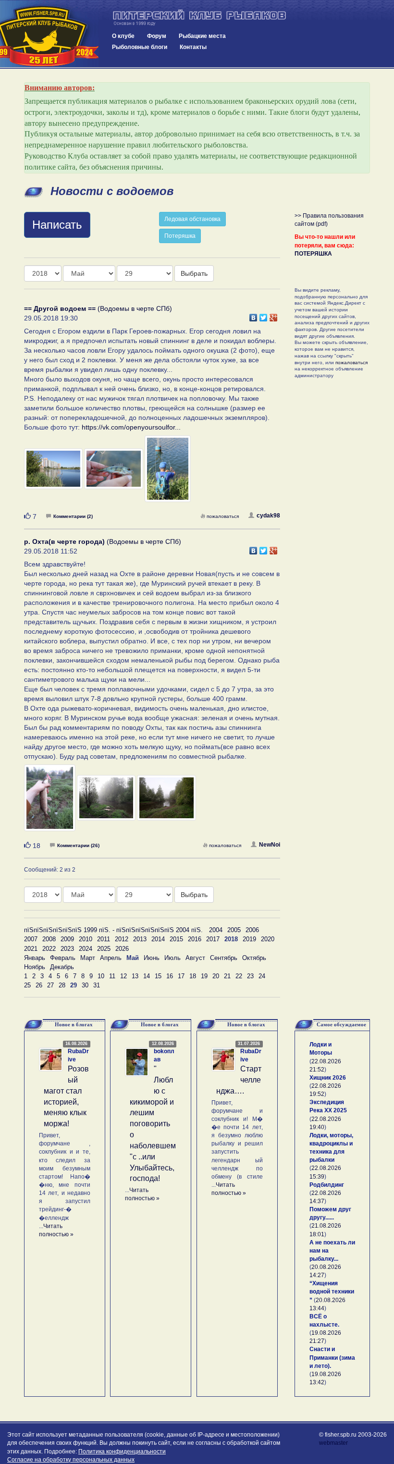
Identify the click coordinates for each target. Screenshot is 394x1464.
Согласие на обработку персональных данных (71, 1459)
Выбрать (194, 273)
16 (169, 976)
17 (181, 976)
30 (85, 985)
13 (135, 976)
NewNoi (269, 844)
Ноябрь (34, 967)
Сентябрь (223, 957)
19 (204, 976)
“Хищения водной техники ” (331, 1291)
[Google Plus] (274, 315)
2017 (213, 939)
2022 (49, 948)
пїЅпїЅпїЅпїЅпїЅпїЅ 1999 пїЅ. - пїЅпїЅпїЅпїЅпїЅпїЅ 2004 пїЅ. (113, 930)
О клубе (123, 36)
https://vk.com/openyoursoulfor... (131, 427)
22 (238, 976)
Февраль (62, 957)
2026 (122, 948)
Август (195, 957)
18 (192, 976)
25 (27, 985)
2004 (215, 930)
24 (262, 976)
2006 (252, 930)
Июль (172, 957)
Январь (34, 957)
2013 (140, 939)
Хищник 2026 (327, 1077)
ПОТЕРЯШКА (313, 253)
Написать (57, 224)
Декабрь (62, 967)
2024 (85, 948)
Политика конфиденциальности (122, 1451)
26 (39, 985)
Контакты (193, 47)
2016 (194, 939)
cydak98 (268, 515)
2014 (158, 939)
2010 (85, 939)
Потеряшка (180, 236)
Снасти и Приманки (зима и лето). (332, 1357)
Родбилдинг (326, 1184)
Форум (156, 36)
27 (50, 985)
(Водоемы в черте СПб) (98, 308)
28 (62, 985)
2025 (104, 948)
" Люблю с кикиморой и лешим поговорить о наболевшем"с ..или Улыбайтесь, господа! (153, 1123)
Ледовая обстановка (192, 219)
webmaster (333, 1442)
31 (96, 985)
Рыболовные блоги (139, 47)
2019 (249, 939)
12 (123, 976)
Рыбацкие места (202, 36)
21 (227, 976)
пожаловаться (223, 516)
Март (87, 957)
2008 (49, 939)
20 (215, 976)
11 (112, 976)
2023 (67, 948)
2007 (30, 939)
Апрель (111, 957)
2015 (176, 939)
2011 (103, 939)
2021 (30, 948)
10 (101, 976)
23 (250, 976)
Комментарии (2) (73, 516)
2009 (67, 939)
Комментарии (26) (78, 845)
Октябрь (254, 957)
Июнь (152, 957)
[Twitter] (264, 315)
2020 (267, 939)
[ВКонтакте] (253, 315)
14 (146, 976)
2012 (121, 939)
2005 (234, 930)
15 (158, 976)
